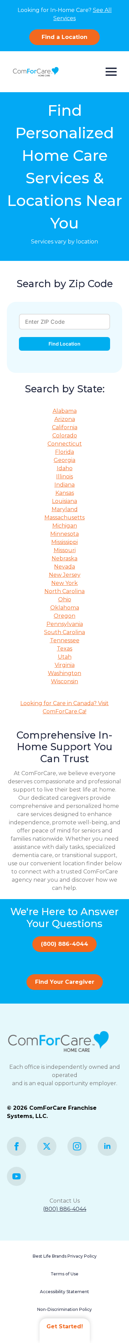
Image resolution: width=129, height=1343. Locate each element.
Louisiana (64, 501)
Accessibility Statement (64, 1291)
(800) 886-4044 (64, 1209)
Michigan (64, 525)
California (64, 427)
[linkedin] (107, 1146)
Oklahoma (64, 607)
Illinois (64, 476)
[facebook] (16, 1146)
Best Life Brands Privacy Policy (65, 1256)
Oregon (64, 616)
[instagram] (77, 1146)
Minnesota (64, 534)
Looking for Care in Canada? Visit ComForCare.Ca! (64, 707)
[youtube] (16, 1176)
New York (64, 583)
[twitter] (46, 1146)
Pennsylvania (64, 624)
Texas (64, 648)
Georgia (64, 460)
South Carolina (64, 632)
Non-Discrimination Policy (64, 1309)
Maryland (65, 509)
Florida (64, 452)
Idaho (65, 468)
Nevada (64, 566)
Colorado (64, 435)
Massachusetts (64, 517)
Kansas (64, 493)
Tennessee (64, 640)
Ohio (64, 599)
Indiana (64, 484)
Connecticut (64, 443)
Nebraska (64, 558)
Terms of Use (64, 1273)
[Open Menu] (111, 71)
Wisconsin (64, 681)
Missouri (65, 550)
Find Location (64, 344)
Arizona (64, 419)
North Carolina (64, 591)
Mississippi (64, 542)
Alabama (65, 411)
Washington (64, 673)
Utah (65, 657)
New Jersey (64, 575)
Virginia (65, 665)
